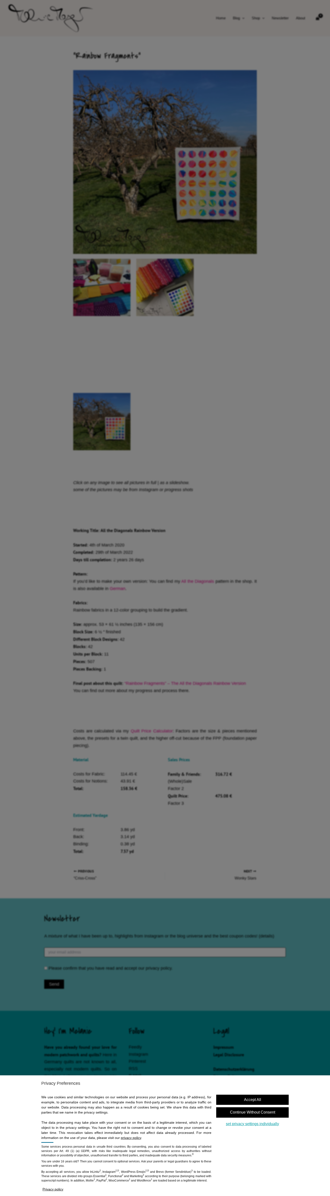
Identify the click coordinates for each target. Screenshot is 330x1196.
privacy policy (131, 1138)
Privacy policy (53, 1189)
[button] (252, 1112)
